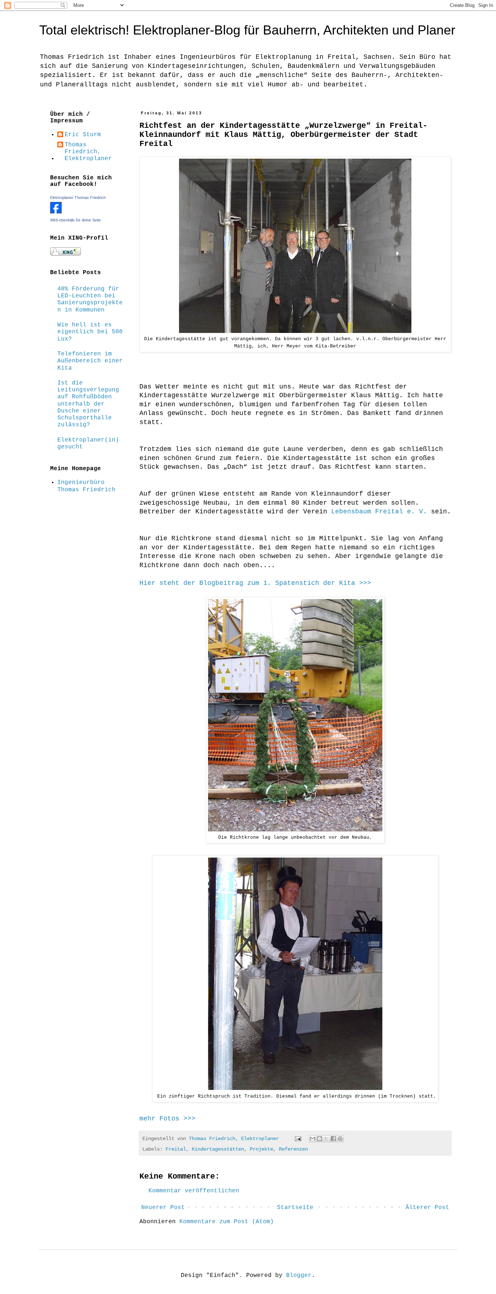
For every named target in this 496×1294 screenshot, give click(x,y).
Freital (176, 1149)
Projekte (261, 1149)
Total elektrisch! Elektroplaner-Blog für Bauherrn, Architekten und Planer (247, 30)
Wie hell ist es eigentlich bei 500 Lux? (90, 332)
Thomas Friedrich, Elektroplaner (88, 152)
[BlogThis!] (319, 1138)
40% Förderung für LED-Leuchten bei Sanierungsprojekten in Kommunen (90, 299)
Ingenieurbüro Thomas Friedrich (86, 486)
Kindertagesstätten (218, 1149)
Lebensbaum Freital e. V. (379, 511)
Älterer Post (427, 1207)
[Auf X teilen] (326, 1138)
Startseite (295, 1207)
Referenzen (293, 1149)
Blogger (299, 1275)
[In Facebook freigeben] (333, 1138)
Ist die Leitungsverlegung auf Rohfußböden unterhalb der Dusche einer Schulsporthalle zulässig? (88, 404)
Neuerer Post (163, 1207)
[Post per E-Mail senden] (298, 1139)
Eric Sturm (83, 134)
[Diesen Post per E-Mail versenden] (312, 1138)
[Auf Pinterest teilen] (340, 1138)
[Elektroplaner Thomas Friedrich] (56, 212)
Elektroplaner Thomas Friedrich (78, 197)
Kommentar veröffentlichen (194, 1191)
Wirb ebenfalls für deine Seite (75, 220)
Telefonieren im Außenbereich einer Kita (90, 361)
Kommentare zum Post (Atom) (226, 1221)
